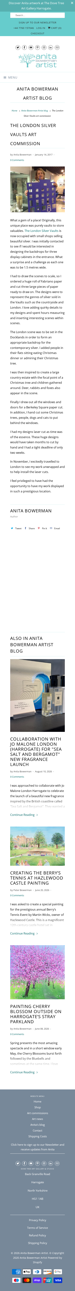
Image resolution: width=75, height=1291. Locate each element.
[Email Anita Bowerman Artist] (57, 47)
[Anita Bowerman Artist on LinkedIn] (50, 47)
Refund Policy (37, 1235)
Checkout (37, 33)
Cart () (56, 28)
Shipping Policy (37, 1243)
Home (37, 1101)
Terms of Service (37, 1227)
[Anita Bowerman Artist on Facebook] (24, 47)
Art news (37, 1119)
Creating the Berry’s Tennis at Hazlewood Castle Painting (36, 878)
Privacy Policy (37, 1220)
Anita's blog (37, 1124)
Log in (40, 28)
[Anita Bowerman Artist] (37, 61)
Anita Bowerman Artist (34, 1253)
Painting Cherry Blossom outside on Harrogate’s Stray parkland (36, 1014)
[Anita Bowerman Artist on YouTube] (31, 47)
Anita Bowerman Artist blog (37, 93)
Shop (37, 1107)
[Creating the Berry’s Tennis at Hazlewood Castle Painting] (37, 847)
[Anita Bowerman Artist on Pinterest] (37, 47)
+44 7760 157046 (23, 28)
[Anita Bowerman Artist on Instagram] (44, 47)
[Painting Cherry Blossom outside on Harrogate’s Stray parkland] (37, 973)
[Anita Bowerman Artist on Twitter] (17, 47)
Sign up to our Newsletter (37, 22)
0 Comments (17, 160)
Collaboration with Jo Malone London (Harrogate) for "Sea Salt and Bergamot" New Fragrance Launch (36, 751)
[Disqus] (37, 583)
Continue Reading (22, 815)
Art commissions (37, 1113)
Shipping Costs (37, 1136)
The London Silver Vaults (41, 231)
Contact (37, 1130)
